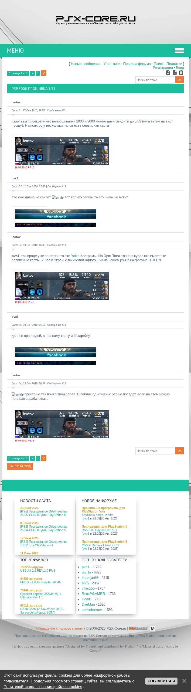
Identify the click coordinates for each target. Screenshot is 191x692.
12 (64, 186)
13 (64, 245)
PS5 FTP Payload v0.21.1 (99, 530)
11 (64, 110)
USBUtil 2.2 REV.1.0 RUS (37, 570)
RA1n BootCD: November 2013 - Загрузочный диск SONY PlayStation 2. (42, 612)
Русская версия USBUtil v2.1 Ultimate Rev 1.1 (40, 595)
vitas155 (88, 588)
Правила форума (137, 64)
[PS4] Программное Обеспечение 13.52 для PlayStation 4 (43, 543)
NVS (85, 583)
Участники (111, 64)
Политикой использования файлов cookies (42, 687)
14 (64, 324)
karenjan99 (90, 578)
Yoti (74, 256)
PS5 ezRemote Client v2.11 (100, 545)
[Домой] (95, 19)
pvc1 (15, 178)
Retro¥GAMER (93, 594)
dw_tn (86, 572)
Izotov (16, 102)
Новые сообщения (85, 64)
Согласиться (161, 681)
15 (64, 383)
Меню (15, 50)
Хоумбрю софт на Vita (97, 515)
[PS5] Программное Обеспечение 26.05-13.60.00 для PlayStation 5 (43, 513)
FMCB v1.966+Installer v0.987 (40, 582)
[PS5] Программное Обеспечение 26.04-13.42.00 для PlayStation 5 (43, 528)
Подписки (174, 64)
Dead (86, 599)
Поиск (159, 64)
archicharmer (92, 610)
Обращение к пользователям (59, 628)
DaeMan (88, 604)
